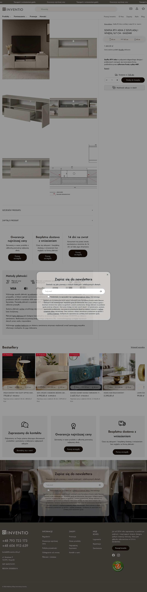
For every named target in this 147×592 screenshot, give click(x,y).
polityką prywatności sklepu (81, 297)
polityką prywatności (53, 314)
